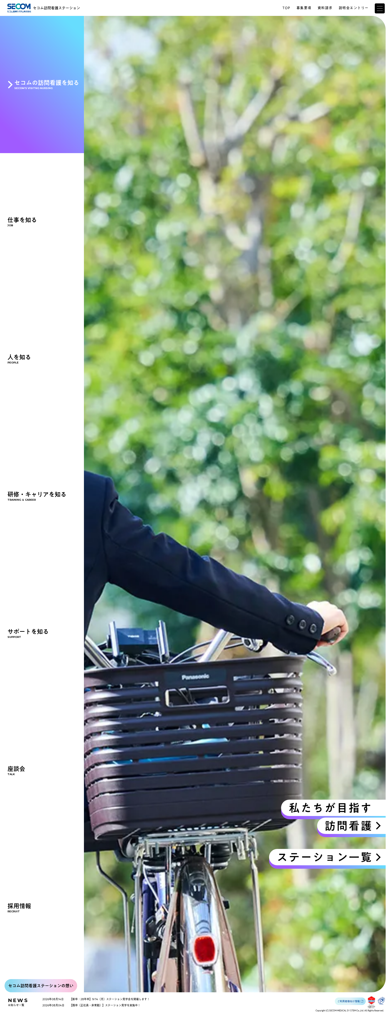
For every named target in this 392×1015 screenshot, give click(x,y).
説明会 (354, 8)
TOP (286, 8)
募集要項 (303, 8)
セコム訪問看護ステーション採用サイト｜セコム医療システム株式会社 (19, 7)
